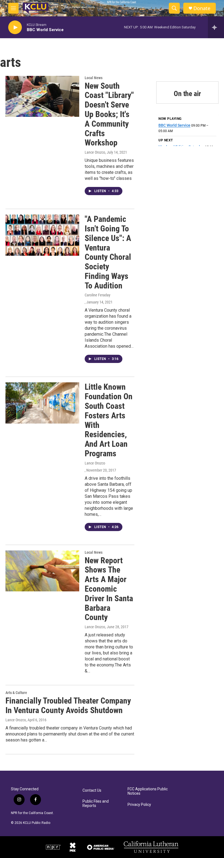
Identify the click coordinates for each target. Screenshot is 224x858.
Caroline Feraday (97, 295)
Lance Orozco (95, 152)
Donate (201, 8)
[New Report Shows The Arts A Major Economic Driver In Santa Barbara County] (42, 570)
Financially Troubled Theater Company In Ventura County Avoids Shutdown (68, 705)
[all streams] (216, 27)
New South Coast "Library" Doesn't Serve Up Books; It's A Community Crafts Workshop (109, 114)
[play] (15, 27)
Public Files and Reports (95, 803)
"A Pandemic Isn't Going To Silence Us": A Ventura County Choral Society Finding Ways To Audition (108, 252)
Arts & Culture (16, 692)
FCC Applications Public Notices (148, 791)
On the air (187, 94)
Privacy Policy (139, 805)
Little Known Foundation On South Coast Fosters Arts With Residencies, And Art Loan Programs (108, 420)
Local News (93, 78)
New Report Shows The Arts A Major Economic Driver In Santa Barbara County (109, 589)
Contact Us (91, 790)
